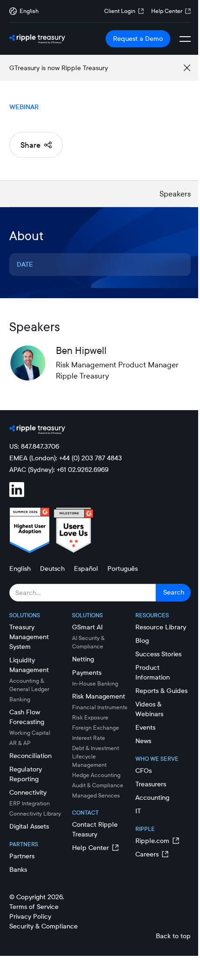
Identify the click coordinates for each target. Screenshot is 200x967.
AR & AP (20, 742)
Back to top (173, 936)
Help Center (166, 10)
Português (122, 568)
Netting (83, 659)
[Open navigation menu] (185, 39)
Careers (147, 854)
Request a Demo (138, 38)
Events (145, 727)
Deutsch (52, 568)
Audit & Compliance (97, 785)
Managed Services (96, 795)
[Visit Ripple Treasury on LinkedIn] (22, 491)
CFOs (143, 770)
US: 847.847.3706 (34, 446)
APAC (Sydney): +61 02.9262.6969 (58, 469)
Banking (19, 699)
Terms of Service (34, 906)
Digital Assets (29, 826)
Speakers (175, 193)
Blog (142, 640)
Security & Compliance (43, 926)
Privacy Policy (30, 916)
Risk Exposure (90, 717)
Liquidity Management (29, 665)
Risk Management (98, 696)
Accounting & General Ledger (29, 685)
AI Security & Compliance (88, 642)
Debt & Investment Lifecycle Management (95, 756)
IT (138, 811)
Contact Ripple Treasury (95, 829)
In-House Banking (95, 683)
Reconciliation (30, 755)
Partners (21, 856)
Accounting (152, 797)
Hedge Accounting (96, 774)
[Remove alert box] (187, 68)
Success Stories (158, 654)
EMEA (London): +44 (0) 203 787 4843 (65, 458)
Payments (86, 672)
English (20, 568)
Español (86, 568)
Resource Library (160, 627)
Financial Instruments (99, 707)
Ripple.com (152, 840)
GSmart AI (87, 627)
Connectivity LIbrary (35, 813)
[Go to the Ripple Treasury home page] (37, 39)
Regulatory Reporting (25, 774)
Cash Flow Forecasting (26, 717)
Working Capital (29, 732)
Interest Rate (88, 737)
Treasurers (150, 784)
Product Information (152, 672)
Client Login (119, 10)
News (143, 741)
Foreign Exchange (95, 727)
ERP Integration (29, 803)
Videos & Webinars (149, 709)
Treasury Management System (29, 637)
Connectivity (28, 792)
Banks (18, 869)
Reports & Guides (161, 690)
